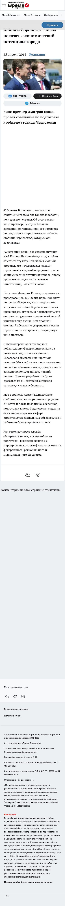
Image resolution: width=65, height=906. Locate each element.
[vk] (27, 475)
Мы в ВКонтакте (11, 15)
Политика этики (12, 715)
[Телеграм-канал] (32, 103)
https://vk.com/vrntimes (43, 856)
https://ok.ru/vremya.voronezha (19, 859)
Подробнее (24, 805)
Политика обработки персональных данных (28, 882)
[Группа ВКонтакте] (17, 96)
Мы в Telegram (32, 15)
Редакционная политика (16, 709)
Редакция (37, 54)
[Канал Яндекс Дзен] (47, 96)
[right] (61, 15)
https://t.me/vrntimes (20, 856)
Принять (52, 25)
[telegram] (38, 475)
